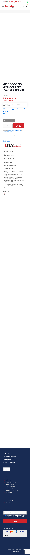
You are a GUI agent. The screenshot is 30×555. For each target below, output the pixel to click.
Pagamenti (8, 479)
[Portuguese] (9, 1)
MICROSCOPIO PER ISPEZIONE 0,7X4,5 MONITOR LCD (15, 222)
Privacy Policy (22, 516)
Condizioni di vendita (11, 486)
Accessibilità (9, 492)
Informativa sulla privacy (12, 490)
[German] (6, 1)
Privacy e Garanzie (10, 484)
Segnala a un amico (10, 114)
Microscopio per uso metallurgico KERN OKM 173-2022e (15, 321)
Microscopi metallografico (14, 130)
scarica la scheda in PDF (12, 195)
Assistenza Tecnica (10, 500)
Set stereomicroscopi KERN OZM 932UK (15, 418)
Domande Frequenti (11, 482)
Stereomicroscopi (7, 131)
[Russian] (10, 1)
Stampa (6, 111)
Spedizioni (8, 481)
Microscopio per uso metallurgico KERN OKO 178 (15, 345)
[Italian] (8, 1)
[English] (3, 1)
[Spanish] (12, 1)
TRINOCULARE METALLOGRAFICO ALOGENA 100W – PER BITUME (15, 296)
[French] (5, 1)
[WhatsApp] (28, 2)
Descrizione (5, 140)
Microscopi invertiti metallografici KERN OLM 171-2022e (15, 393)
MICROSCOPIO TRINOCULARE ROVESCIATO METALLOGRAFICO (15, 271)
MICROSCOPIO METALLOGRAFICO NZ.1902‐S (15, 247)
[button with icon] (5, 469)
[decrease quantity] (4, 125)
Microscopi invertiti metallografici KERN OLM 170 (15, 369)
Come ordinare (10, 488)
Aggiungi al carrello (18, 125)
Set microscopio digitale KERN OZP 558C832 (15, 441)
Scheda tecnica (10, 121)
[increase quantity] (10, 125)
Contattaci (8, 502)
